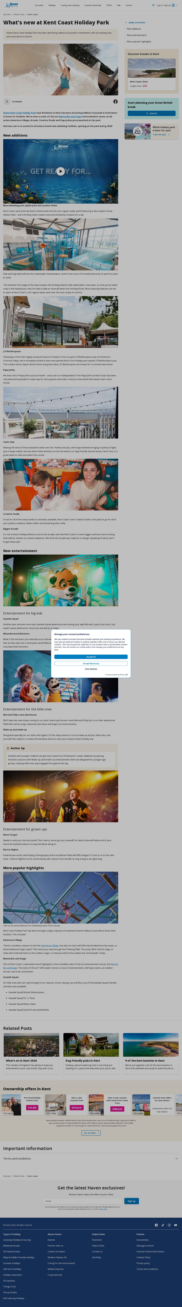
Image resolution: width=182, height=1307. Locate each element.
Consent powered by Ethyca (115, 675)
